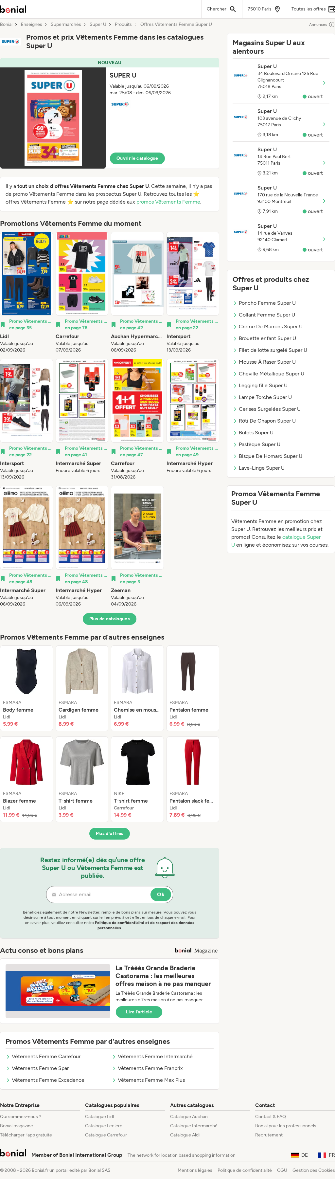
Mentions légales (195, 1170)
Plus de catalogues (109, 619)
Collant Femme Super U (267, 315)
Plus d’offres (110, 833)
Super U (98, 24)
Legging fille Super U (263, 385)
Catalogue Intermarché (194, 1126)
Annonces (318, 24)
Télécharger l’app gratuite (26, 1135)
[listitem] (26, 293)
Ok (161, 894)
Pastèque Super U (259, 444)
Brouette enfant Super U (267, 338)
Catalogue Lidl (99, 1116)
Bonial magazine (16, 1126)
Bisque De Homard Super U (270, 456)
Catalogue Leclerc (103, 1126)
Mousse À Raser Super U (267, 362)
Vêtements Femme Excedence (48, 1080)
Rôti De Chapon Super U (267, 421)
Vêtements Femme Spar (40, 1068)
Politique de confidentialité (245, 1170)
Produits (123, 24)
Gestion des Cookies (313, 1170)
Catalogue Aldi (185, 1135)
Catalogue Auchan (189, 1116)
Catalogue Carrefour (106, 1135)
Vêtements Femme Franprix (150, 1068)
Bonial (6, 24)
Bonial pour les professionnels (285, 1126)
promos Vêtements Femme (168, 202)
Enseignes (31, 24)
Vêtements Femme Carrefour (46, 1056)
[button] (109, 113)
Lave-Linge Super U (262, 468)
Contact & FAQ (270, 1116)
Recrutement (269, 1135)
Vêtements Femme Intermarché (155, 1056)
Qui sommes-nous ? (20, 1116)
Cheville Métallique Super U (271, 374)
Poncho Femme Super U (267, 303)
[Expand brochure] (53, 118)
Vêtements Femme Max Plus (151, 1080)
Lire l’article (139, 1012)
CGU (282, 1170)
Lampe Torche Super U (265, 397)
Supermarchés (66, 24)
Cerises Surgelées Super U (270, 409)
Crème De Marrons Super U (271, 326)
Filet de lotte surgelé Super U (273, 350)
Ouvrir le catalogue (137, 158)
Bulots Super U (256, 432)
